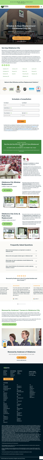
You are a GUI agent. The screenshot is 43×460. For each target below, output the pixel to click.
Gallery (18, 372)
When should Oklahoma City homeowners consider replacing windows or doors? (19, 267)
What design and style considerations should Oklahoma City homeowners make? (19, 261)
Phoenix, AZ (5, 395)
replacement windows (26, 183)
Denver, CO (5, 409)
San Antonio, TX (32, 394)
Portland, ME (19, 394)
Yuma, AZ (4, 400)
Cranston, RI (19, 418)
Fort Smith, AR (5, 387)
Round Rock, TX (32, 393)
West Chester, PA (19, 415)
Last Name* (24, 102)
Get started (7, 190)
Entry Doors (5, 373)
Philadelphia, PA (19, 412)
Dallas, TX (31, 387)
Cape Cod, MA (19, 390)
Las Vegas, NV (19, 404)
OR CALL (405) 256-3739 (21, 360)
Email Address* (7, 107)
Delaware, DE (5, 422)
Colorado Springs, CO (6, 408)
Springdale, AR (5, 389)
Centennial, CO (5, 407)
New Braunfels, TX (32, 392)
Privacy (23, 458)
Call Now (33, 6)
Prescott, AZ (5, 396)
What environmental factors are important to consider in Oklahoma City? (18, 251)
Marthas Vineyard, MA (20, 391)
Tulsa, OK (18, 409)
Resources (19, 373)
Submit (22, 121)
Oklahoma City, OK (19, 408)
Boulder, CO (5, 404)
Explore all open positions (9, 324)
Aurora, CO (5, 403)
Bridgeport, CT (5, 416)
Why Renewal (12, 372)
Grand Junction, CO (6, 413)
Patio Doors (5, 374)
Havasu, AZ (5, 394)
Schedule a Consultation (21, 38)
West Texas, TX (32, 397)
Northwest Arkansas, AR (7, 388)
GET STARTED (21, 357)
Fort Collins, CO (5, 412)
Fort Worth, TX (32, 388)
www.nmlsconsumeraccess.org (10, 437)
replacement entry (27, 215)
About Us (11, 373)
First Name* (6, 102)
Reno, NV (18, 405)
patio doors (35, 215)
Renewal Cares (12, 374)
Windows (4, 372)
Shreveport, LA (19, 387)
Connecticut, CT (5, 417)
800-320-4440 (34, 126)
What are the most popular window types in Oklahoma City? (19, 255)
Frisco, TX (31, 389)
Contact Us (12, 376)
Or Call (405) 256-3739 (21, 41)
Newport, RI (18, 419)
